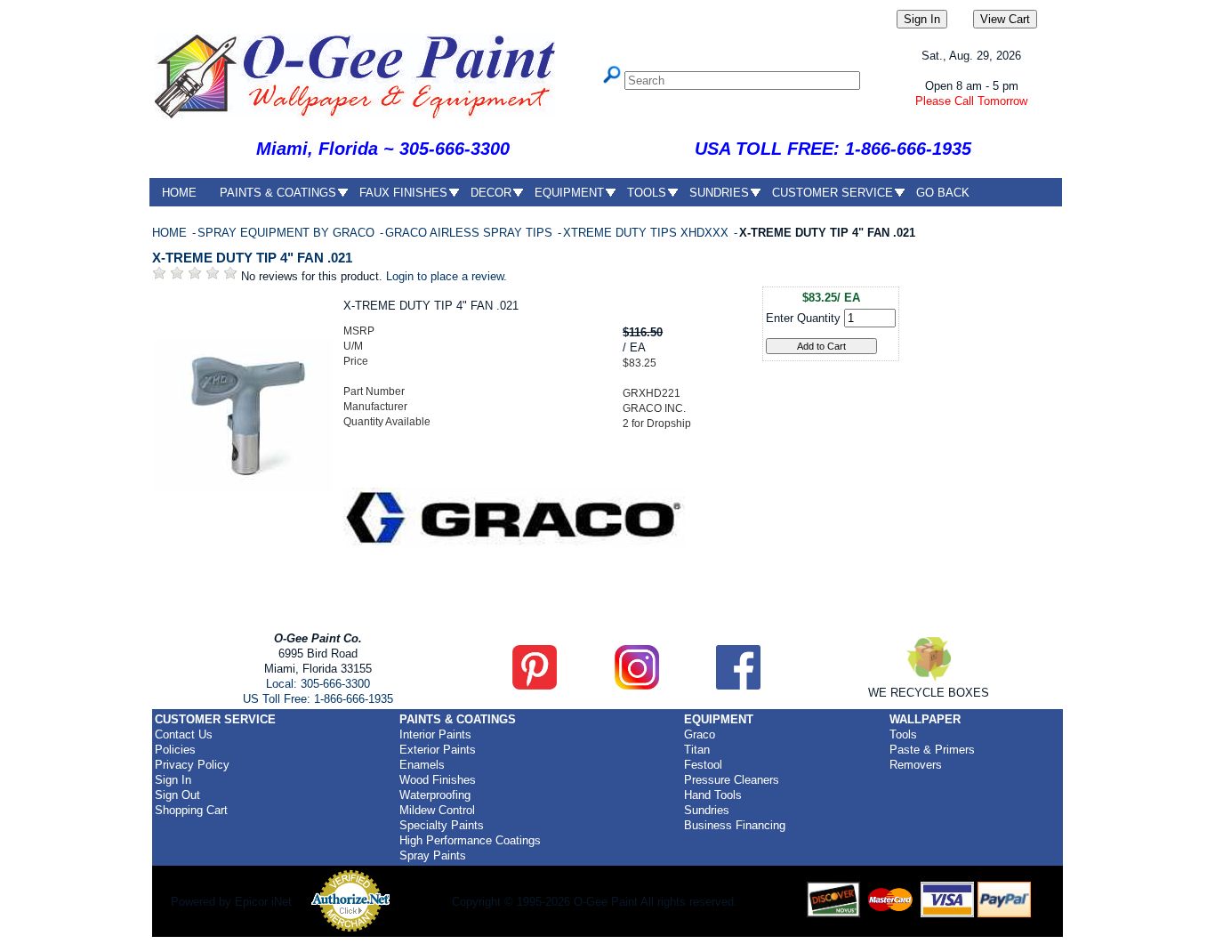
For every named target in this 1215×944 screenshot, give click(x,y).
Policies (175, 749)
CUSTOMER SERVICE (832, 192)
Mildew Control (437, 810)
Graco (699, 734)
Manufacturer (375, 406)
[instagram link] (637, 685)
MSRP (358, 331)
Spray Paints (432, 855)
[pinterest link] (534, 685)
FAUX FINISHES (403, 192)
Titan (697, 749)
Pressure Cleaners (731, 780)
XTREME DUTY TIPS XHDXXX (647, 232)
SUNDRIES (719, 192)
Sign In (173, 780)
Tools (903, 734)
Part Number (374, 391)
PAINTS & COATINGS (278, 192)
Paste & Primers (932, 749)
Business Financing (734, 825)
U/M (353, 346)
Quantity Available (386, 422)
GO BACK (943, 192)
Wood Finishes (437, 780)
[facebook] (738, 685)
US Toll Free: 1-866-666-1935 (318, 699)
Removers (915, 764)
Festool (703, 764)
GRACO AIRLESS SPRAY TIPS (470, 232)
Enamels (422, 764)
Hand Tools (713, 795)
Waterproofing (435, 795)
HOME (179, 192)
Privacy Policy (192, 764)
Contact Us (184, 734)
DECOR (491, 192)
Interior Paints (435, 734)
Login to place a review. (446, 276)
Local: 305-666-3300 (318, 683)
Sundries (706, 810)
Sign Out (177, 795)
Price (355, 361)
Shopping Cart (191, 810)
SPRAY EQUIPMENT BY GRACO (287, 232)
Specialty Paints (441, 825)
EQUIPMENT (569, 192)
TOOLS (646, 192)
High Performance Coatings (470, 840)
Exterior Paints (437, 749)
